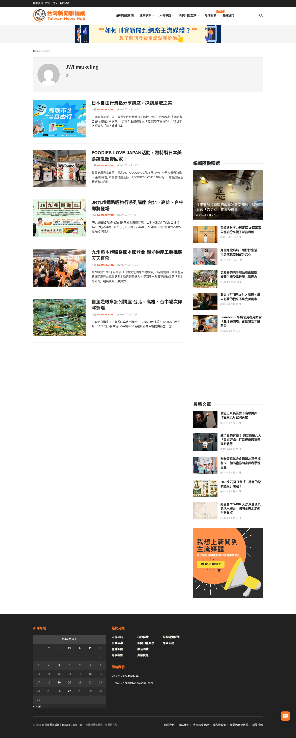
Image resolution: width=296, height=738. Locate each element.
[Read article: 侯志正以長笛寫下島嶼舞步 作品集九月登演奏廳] (205, 419)
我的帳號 (64, 3)
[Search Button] (261, 15)
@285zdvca (131, 675)
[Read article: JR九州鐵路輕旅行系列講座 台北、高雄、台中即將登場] (59, 218)
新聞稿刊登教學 (239, 724)
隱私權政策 (219, 724)
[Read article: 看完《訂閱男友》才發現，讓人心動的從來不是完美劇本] (205, 301)
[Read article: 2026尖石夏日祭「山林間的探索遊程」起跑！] (205, 488)
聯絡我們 (228, 15)
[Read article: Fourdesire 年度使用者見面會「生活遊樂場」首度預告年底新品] (205, 323)
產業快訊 (145, 15)
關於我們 (38, 3)
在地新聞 (117, 649)
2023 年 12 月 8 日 (128, 314)
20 (69, 682)
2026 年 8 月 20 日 (231, 422)
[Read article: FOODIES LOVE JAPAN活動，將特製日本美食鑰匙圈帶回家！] (59, 168)
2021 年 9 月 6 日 (231, 331)
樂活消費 (143, 649)
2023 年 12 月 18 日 (129, 215)
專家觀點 (117, 655)
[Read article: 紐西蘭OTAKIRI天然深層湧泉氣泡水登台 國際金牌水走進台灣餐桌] (205, 510)
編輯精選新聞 (125, 15)
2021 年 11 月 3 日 (231, 237)
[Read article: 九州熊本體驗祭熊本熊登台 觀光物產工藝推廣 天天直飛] (59, 268)
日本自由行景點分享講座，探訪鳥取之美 (132, 102)
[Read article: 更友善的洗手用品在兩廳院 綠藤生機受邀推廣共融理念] (205, 279)
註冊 (47, 3)
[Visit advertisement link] (148, 34)
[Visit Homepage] (59, 15)
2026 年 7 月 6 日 (207, 215)
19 (59, 682)
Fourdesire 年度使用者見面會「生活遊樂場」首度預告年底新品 (241, 321)
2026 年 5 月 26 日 (231, 304)
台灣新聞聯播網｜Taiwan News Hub (62, 725)
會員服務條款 (201, 724)
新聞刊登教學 (188, 15)
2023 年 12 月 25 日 (129, 109)
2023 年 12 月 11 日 (129, 265)
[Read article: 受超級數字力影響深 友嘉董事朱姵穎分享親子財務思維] (205, 234)
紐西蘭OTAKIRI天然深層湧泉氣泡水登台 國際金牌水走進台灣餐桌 (240, 508)
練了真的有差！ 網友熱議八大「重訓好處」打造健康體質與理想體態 (240, 440)
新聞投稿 (210, 14)
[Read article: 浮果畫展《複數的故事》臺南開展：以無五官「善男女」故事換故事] (228, 195)
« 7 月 (37, 706)
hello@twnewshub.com (138, 682)
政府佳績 (143, 637)
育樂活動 (168, 643)
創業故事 (117, 643)
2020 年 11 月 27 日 (232, 259)
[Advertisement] (228, 125)
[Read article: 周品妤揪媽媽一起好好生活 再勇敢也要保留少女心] (205, 256)
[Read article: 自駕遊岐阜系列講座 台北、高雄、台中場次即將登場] (59, 317)
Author (46, 51)
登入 (55, 3)
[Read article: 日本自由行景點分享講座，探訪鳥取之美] (59, 118)
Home (36, 51)
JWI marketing (106, 109)
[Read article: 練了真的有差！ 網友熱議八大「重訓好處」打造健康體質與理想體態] (205, 442)
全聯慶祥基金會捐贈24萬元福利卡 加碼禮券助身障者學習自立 (240, 463)
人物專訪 (165, 15)
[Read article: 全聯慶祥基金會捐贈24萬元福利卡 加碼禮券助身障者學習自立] (205, 465)
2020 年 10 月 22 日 (232, 282)
